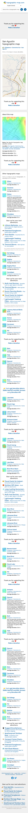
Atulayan (14, 422)
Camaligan (10, 272)
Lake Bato (10, 439)
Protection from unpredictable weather (11, 736)
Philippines (9, 183)
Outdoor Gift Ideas (12, 485)
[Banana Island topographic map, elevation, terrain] (4, 551)
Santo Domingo (15, 472)
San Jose (9, 559)
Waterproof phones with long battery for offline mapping (15, 730)
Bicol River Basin (12, 469)
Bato (8, 348)
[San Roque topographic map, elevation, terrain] (4, 760)
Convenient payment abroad (12, 297)
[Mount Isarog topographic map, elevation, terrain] (4, 452)
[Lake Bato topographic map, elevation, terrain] (4, 440)
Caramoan (10, 324)
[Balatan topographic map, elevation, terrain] (4, 712)
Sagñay (9, 259)
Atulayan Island (12, 419)
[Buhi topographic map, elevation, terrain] (4, 621)
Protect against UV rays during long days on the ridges (14, 491)
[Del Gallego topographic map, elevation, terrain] (4, 254)
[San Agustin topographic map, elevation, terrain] (14, 128)
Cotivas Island (12, 529)
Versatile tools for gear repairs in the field (15, 284)
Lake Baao (10, 462)
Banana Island (11, 549)
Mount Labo (11, 564)
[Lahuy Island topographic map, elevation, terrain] (4, 414)
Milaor (9, 181)
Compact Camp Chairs (13, 739)
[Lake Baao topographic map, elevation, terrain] (4, 463)
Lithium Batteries (11, 225)
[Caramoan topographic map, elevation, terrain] (4, 325)
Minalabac (10, 214)
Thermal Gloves (10, 244)
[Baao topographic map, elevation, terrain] (4, 381)
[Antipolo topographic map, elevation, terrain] (4, 592)
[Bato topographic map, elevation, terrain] (4, 350)
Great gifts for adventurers (14, 486)
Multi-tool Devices (12, 283)
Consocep (9, 448)
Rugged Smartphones (13, 728)
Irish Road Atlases (11, 749)
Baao (8, 380)
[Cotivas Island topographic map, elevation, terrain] (4, 532)
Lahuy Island (11, 412)
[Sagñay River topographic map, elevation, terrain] (4, 267)
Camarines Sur (17, 183)
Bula (23, 464)
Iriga (8, 355)
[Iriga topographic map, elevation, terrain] (4, 356)
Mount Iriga (11, 404)
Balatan (9, 710)
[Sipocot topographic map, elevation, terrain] (4, 368)
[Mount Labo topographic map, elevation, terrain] (4, 566)
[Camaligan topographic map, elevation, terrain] (4, 273)
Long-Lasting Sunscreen (14, 489)
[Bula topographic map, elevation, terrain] (4, 718)
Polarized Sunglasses (13, 231)
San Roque (10, 758)
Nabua (9, 194)
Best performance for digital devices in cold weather (14, 227)
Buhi (23, 399)
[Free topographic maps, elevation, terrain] (3, 47)
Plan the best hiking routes (15, 292)
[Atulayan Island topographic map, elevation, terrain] (4, 422)
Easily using (14, 390)
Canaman (10, 188)
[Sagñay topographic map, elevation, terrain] (4, 261)
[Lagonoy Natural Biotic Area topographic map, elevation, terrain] (4, 312)
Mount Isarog (11, 445)
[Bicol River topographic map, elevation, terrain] (4, 510)
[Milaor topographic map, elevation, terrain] (4, 182)
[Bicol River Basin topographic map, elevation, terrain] (4, 471)
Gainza (9, 318)
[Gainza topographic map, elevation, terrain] (4, 319)
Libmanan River (12, 515)
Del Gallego (11, 253)
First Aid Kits (9, 235)
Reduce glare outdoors (11, 232)
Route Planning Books (13, 291)
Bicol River (10, 509)
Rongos (23, 525)
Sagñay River (11, 266)
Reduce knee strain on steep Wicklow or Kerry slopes (15, 241)
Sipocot (9, 361)
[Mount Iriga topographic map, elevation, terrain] (4, 406)
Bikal (14, 551)
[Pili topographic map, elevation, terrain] (4, 332)
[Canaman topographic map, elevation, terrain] (4, 189)
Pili (8, 331)
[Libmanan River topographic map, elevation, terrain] (4, 518)
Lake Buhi (10, 398)
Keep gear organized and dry (14, 799)
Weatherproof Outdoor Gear (14, 803)
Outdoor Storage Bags (12, 799)
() (13, 147)
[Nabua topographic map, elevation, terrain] (4, 202)
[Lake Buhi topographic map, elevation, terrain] (4, 399)
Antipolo (10, 590)
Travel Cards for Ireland (13, 295)
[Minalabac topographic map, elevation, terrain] (4, 215)
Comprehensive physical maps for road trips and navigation (14, 751)
